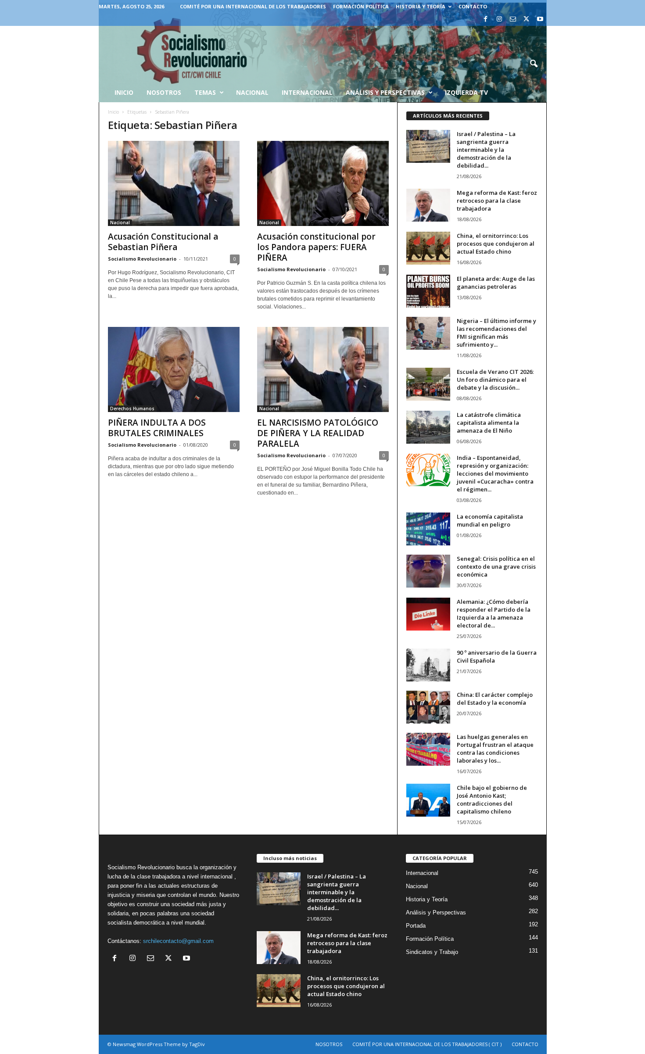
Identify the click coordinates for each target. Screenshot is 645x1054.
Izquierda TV (466, 92)
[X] (526, 19)
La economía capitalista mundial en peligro (490, 520)
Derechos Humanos (132, 408)
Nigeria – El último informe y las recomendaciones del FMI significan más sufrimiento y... (496, 332)
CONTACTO (473, 6)
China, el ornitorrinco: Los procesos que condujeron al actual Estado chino (495, 243)
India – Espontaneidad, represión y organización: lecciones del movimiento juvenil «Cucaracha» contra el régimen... (495, 473)
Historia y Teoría (420, 6)
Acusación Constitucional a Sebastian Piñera (163, 242)
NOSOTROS (328, 1044)
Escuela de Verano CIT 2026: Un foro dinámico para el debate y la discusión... (495, 379)
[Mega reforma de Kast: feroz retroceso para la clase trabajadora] (428, 205)
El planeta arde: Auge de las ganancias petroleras (496, 282)
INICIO (124, 92)
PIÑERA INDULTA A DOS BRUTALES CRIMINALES (157, 428)
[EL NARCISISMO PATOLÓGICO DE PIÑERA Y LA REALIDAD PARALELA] (323, 369)
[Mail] (513, 19)
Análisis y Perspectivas (385, 92)
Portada (416, 925)
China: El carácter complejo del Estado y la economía (495, 698)
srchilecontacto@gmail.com (178, 941)
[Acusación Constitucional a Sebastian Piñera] (174, 183)
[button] (533, 64)
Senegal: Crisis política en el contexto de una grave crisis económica (496, 566)
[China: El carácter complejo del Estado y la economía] (428, 707)
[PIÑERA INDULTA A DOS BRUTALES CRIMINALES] (174, 369)
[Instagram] (499, 19)
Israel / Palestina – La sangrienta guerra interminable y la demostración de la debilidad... (486, 149)
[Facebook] (485, 19)
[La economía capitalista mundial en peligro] (428, 529)
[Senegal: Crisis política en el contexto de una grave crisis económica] (428, 571)
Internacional (307, 92)
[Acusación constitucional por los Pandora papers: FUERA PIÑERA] (323, 183)
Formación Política (361, 6)
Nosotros (164, 92)
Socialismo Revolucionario (142, 258)
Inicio (113, 112)
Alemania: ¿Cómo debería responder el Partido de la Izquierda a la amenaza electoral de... (493, 613)
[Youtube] (540, 19)
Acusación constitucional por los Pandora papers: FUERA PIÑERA (316, 247)
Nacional (252, 92)
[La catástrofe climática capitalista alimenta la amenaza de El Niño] (428, 427)
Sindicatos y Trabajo (432, 952)
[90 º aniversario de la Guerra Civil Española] (428, 665)
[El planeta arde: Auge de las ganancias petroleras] (428, 291)
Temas (205, 92)
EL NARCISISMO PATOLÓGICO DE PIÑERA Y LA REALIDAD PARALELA (317, 433)
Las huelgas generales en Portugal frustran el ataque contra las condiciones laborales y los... (495, 748)
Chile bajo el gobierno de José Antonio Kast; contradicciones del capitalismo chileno (492, 799)
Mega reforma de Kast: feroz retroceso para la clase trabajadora (497, 200)
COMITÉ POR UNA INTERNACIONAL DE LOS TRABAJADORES (253, 6)
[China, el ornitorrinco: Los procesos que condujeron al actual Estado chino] (428, 248)
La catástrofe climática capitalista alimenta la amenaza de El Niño (489, 422)
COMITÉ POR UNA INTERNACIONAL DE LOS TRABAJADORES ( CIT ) (427, 1044)
